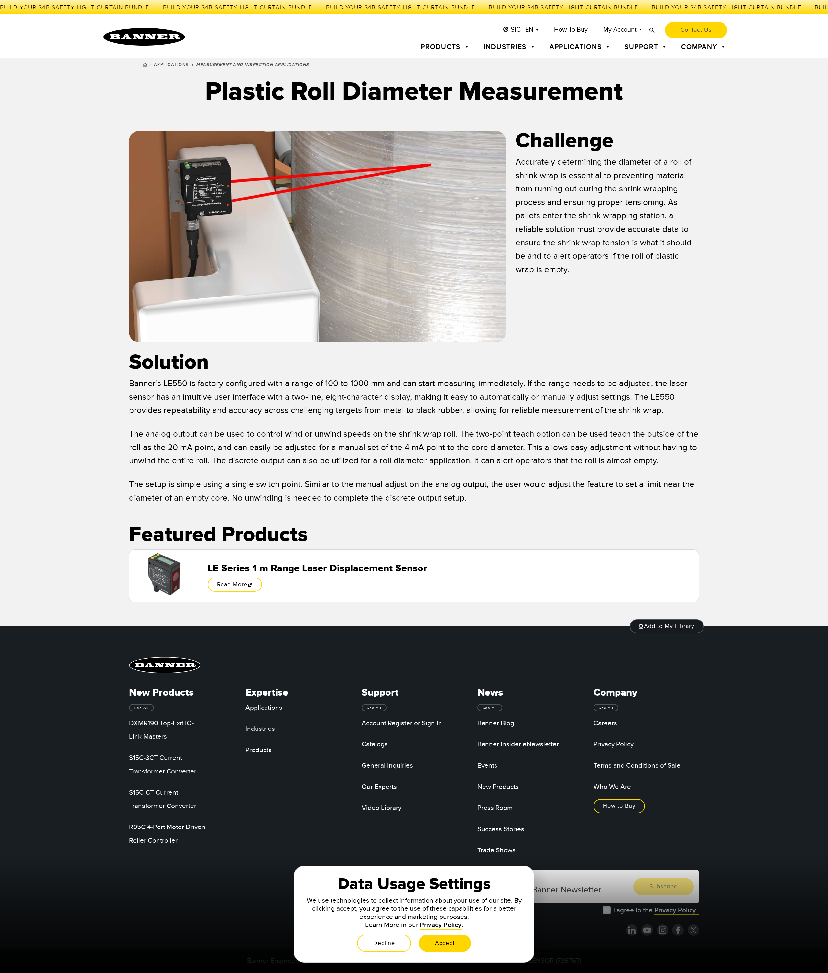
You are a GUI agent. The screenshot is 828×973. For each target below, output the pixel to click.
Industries (260, 729)
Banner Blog (495, 723)
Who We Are (612, 787)
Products (258, 750)
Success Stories (500, 829)
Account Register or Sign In (402, 723)
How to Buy (571, 30)
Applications (171, 64)
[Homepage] (145, 65)
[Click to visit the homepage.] (144, 36)
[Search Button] (652, 30)
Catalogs (375, 744)
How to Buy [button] (619, 806)
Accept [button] (445, 943)
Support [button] (642, 47)
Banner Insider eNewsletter (518, 744)
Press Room (495, 808)
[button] (667, 626)
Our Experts (379, 787)
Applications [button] (577, 47)
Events (487, 766)
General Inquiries (387, 766)
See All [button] (141, 708)
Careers (605, 723)
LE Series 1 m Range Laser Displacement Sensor (317, 568)
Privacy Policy (614, 744)
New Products (498, 787)
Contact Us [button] (696, 30)
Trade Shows (496, 850)
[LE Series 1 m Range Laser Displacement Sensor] (163, 576)
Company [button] (700, 47)
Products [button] (442, 47)
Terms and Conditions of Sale (637, 766)
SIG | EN (522, 30)
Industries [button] (506, 47)
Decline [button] (384, 943)
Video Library (381, 808)
